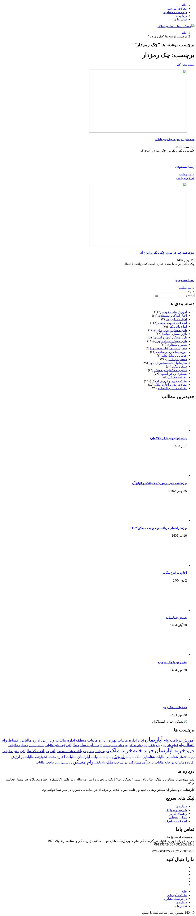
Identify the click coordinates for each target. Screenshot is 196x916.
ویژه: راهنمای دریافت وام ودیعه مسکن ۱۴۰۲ (158, 528)
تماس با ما (180, 19)
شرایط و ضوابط (177, 810)
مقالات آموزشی (177, 8)
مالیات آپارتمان (89, 757)
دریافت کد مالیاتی (34, 751)
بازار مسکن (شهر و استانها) (170, 337)
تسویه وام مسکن (110, 745)
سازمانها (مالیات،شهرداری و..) (168, 362)
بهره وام (123, 745)
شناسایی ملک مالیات (140, 757)
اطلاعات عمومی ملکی (172, 323)
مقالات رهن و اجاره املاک (170, 384)
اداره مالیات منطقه (91, 740)
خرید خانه (143, 750)
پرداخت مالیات (46, 762)
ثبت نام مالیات (55, 745)
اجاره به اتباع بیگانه (175, 572)
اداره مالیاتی (30, 740)
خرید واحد (102, 751)
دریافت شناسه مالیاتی (68, 751)
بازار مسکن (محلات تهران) (170, 341)
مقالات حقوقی (177, 377)
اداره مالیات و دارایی (58, 740)
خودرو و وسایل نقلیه (174, 355)
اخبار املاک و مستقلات (172, 315)
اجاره (141, 740)
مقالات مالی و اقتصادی (172, 388)
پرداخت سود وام (64, 763)
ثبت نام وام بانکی (36, 745)
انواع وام (172, 745)
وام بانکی (99, 762)
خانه (184, 4)
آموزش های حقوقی (174, 312)
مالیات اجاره (67, 757)
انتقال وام (186, 745)
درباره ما (181, 15)
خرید (190, 750)
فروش (118, 756)
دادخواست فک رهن (175, 707)
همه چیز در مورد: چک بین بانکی (174, 139)
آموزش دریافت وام (178, 740)
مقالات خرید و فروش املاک (169, 381)
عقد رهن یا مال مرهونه (172, 662)
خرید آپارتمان (170, 750)
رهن (192, 757)
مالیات (106, 757)
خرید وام (90, 751)
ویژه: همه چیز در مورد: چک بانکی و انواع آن (167, 252)
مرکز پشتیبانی (178, 817)
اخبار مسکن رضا (176, 319)
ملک (109, 762)
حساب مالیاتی (18, 745)
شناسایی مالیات (167, 757)
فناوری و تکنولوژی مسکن (170, 370)
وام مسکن (83, 761)
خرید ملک (121, 750)
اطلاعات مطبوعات (175, 821)
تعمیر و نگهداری (177, 344)
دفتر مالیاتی (10, 751)
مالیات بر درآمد (153, 762)
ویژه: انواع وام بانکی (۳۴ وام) (168, 438)
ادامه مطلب (186, 174)
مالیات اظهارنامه (45, 757)
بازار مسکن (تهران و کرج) (170, 330)
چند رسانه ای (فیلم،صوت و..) (168, 348)
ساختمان (184, 757)
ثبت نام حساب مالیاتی (84, 745)
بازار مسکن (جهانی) (174, 333)
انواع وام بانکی (185, 178)
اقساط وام (11, 740)
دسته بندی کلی (185, 64)
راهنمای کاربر (178, 813)
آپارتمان (154, 739)
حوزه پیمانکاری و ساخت (171, 352)
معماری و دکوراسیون (173, 373)
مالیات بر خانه (174, 762)
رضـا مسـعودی (184, 166)
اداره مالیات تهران (122, 740)
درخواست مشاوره (175, 12)
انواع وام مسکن (138, 745)
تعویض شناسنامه (176, 617)
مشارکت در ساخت (127, 762)
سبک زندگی (179, 366)
